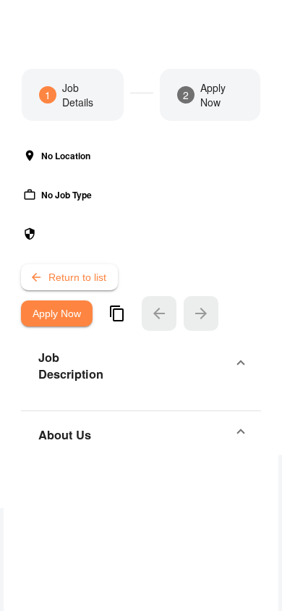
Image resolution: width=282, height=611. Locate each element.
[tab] (73, 95)
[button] (141, 365)
